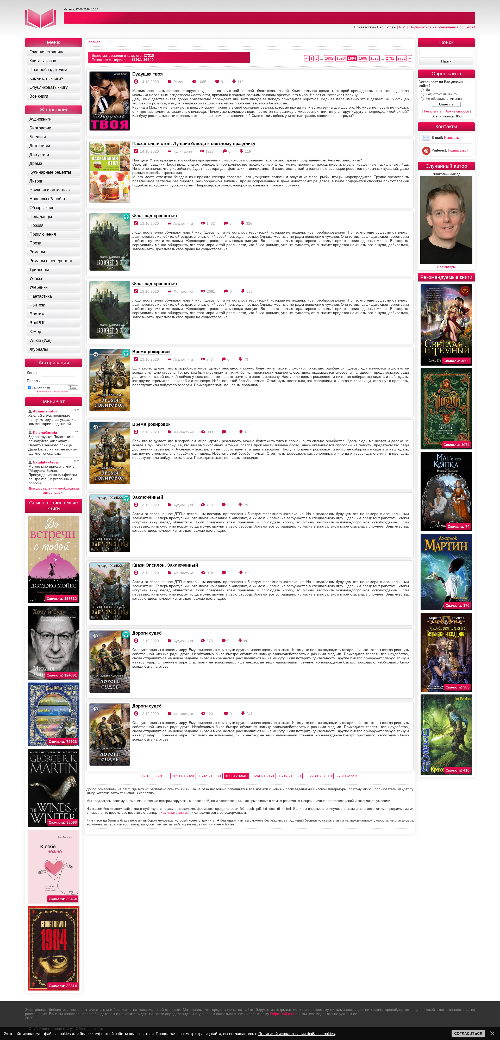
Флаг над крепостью (154, 215)
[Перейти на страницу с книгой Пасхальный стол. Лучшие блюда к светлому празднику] (109, 172)
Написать (451, 138)
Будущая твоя (147, 74)
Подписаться (458, 151)
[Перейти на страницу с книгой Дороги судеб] (109, 662)
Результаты (433, 111)
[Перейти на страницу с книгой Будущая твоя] (109, 101)
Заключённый (147, 497)
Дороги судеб (147, 633)
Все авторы (446, 267)
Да (428, 90)
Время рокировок (151, 351)
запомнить (41, 387)
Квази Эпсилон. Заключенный (165, 565)
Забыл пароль (44, 391)
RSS (402, 27)
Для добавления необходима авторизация (54, 490)
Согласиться (468, 1033)
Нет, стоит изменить (442, 94)
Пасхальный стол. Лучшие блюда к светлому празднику (193, 143)
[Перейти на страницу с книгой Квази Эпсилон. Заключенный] (109, 591)
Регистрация (61, 391)
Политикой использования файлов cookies (296, 1033)
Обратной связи (283, 1014)
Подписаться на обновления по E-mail (442, 27)
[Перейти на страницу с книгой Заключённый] (109, 523)
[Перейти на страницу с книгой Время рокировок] (109, 380)
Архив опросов (457, 111)
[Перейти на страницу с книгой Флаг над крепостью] (109, 242)
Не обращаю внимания (444, 99)
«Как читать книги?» (174, 813)
